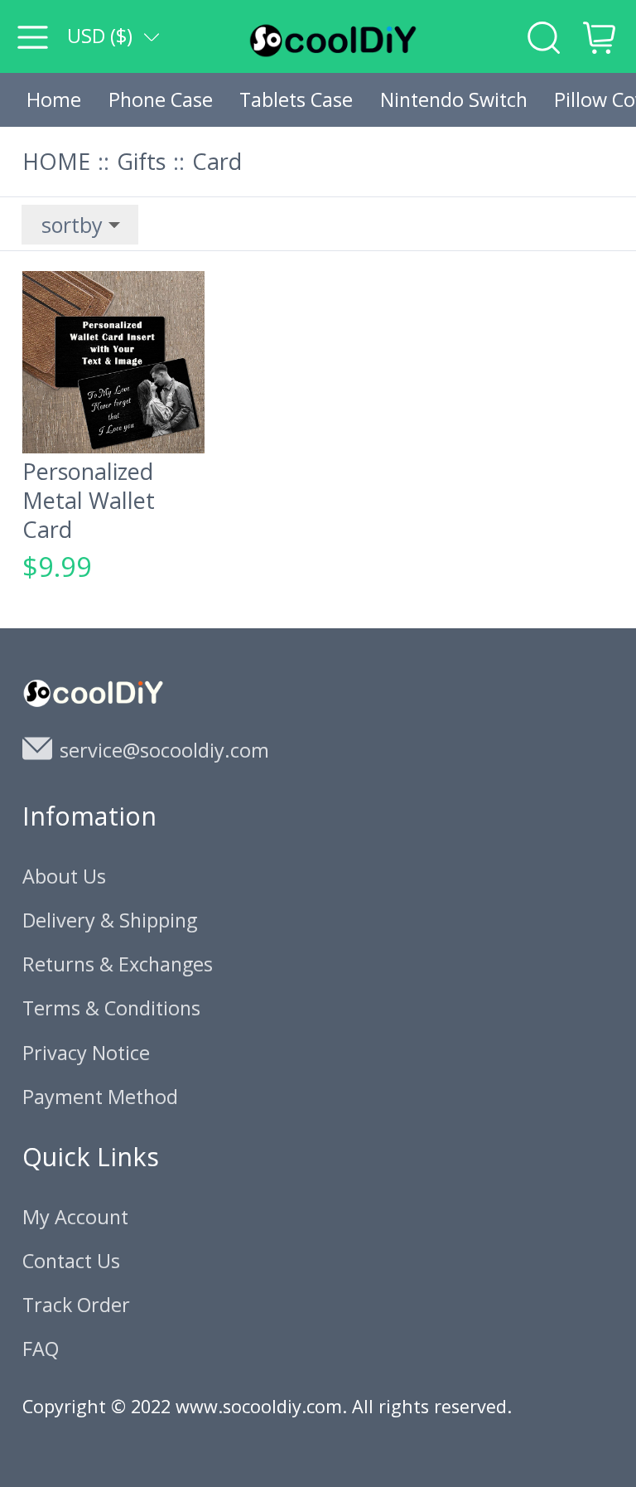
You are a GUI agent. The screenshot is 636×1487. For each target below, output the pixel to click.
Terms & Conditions (111, 1008)
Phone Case (160, 99)
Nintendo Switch (454, 99)
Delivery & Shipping (109, 920)
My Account (75, 1217)
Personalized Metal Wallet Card (88, 500)
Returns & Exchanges (117, 964)
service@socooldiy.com (164, 750)
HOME (56, 161)
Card (217, 161)
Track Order (76, 1304)
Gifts (141, 161)
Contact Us (71, 1260)
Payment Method (100, 1096)
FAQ (40, 1348)
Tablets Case (296, 99)
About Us (64, 876)
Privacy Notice (86, 1052)
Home (53, 99)
